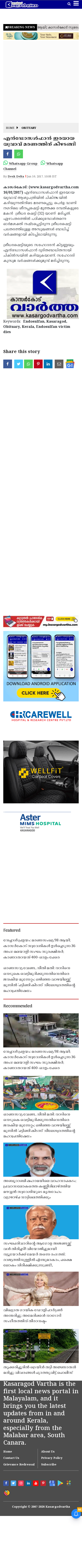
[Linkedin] (29, 1484)
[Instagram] (21, 1484)
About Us (48, 1452)
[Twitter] (14, 1484)
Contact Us (11, 1458)
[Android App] (60, 1483)
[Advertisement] (41, 82)
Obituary (28, 128)
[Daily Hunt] (68, 1483)
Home (10, 128)
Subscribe (48, 1465)
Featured (11, 930)
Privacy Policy (52, 1458)
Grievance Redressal (19, 1465)
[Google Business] (51, 1483)
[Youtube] (36, 1484)
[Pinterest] (43, 1484)
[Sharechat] (6, 1492)
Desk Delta (16, 176)
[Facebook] (6, 1484)
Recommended (17, 1006)
